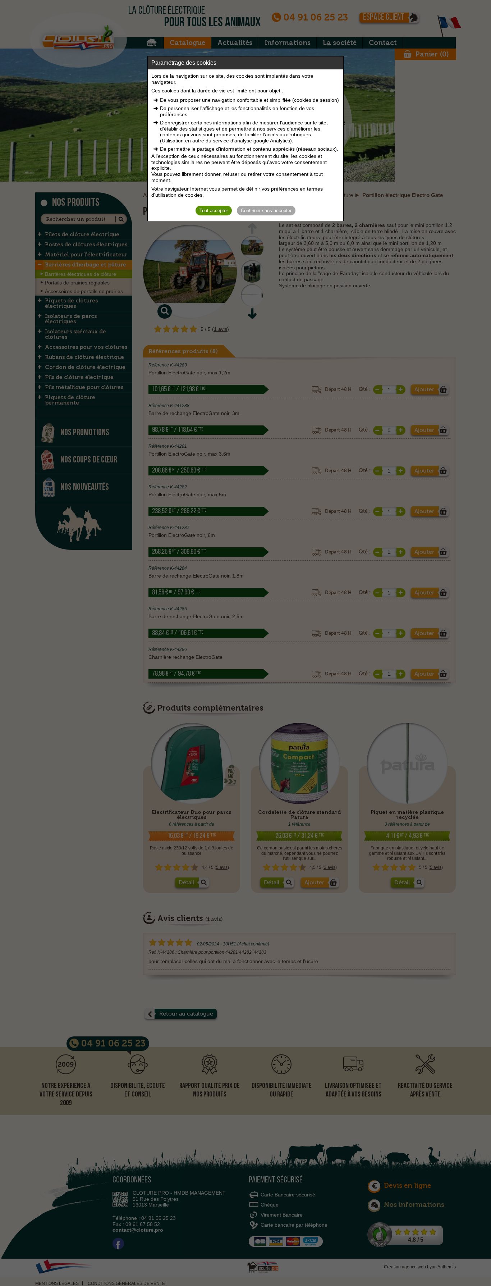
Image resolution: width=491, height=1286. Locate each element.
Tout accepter (213, 210)
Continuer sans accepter (266, 210)
